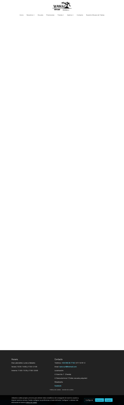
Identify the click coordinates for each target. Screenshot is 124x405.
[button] (30, 15)
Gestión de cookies (68, 390)
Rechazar (99, 400)
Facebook (58, 386)
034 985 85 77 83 (69, 363)
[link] (62, 6)
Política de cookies (55, 390)
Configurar (89, 400)
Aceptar (108, 400)
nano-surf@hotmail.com (68, 367)
